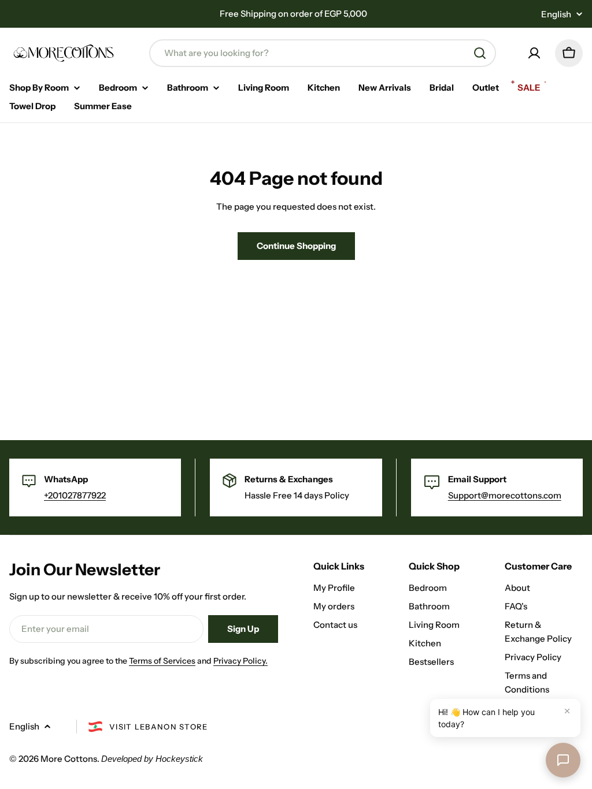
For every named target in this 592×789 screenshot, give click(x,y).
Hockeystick (179, 759)
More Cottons (68, 758)
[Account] (534, 53)
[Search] (480, 53)
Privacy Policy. (240, 661)
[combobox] (322, 53)
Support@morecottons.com (504, 495)
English (556, 14)
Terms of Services (162, 661)
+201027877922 (75, 495)
